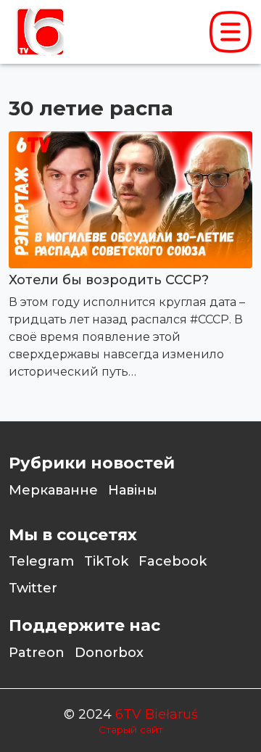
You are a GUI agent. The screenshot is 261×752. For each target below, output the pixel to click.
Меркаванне (53, 490)
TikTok (106, 561)
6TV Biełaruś (156, 714)
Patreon (37, 653)
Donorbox (109, 653)
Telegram (41, 561)
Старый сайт (131, 729)
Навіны (132, 490)
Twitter (33, 588)
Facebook (172, 561)
